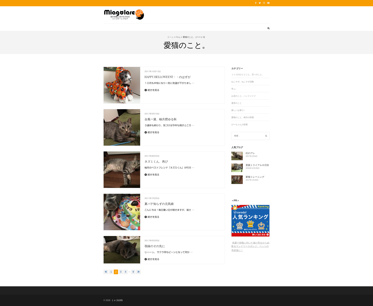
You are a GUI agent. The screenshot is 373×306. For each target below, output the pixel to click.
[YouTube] (268, 3)
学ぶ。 (234, 89)
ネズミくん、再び (156, 161)
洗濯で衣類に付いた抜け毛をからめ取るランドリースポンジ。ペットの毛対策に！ (250, 247)
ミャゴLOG (117, 300)
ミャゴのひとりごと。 (241, 74)
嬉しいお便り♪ (238, 110)
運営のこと (236, 103)
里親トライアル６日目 (257, 164)
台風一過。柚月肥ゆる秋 (161, 119)
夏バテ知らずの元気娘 (159, 204)
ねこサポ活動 (248, 81)
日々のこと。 (258, 74)
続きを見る (153, 90)
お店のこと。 (237, 96)
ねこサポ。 (236, 81)
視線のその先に (155, 246)
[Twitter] (260, 3)
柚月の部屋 (249, 117)
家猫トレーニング (255, 176)
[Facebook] (255, 3)
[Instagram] (264, 3)
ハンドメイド (250, 96)
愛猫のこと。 (237, 117)
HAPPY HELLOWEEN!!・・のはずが (168, 77)
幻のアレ (250, 153)
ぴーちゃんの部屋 (239, 124)
